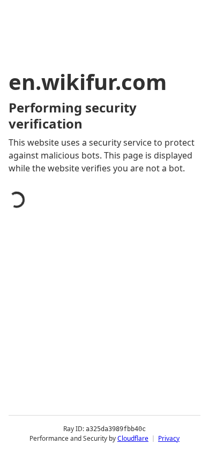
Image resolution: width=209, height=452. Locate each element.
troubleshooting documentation (87, 438)
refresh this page (56, 395)
